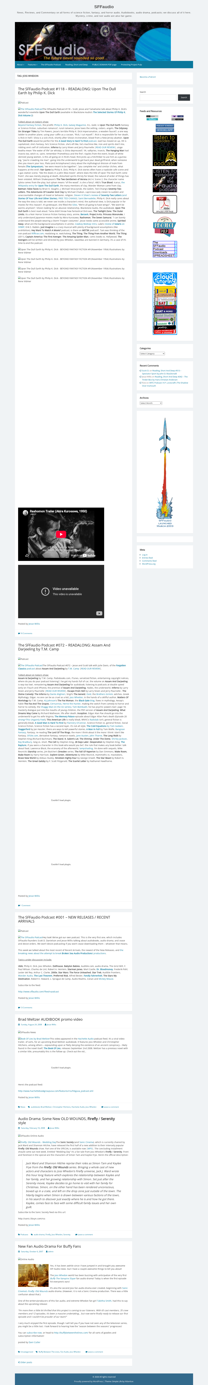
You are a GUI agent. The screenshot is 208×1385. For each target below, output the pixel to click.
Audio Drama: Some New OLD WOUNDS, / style (66, 1120)
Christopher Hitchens (62, 1107)
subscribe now (34, 1332)
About (20, 64)
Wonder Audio (25, 975)
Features (32, 64)
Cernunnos (56, 703)
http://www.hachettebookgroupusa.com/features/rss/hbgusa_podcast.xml (55, 1090)
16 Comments (26, 633)
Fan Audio (64, 1352)
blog (87, 700)
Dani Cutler (34, 1342)
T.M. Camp (73, 668)
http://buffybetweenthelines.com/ (71, 1332)
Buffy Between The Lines (49, 1352)
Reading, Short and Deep (76, 64)
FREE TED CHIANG (67, 198)
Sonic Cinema (86, 1142)
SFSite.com (32, 735)
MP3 (90, 1148)
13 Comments (26, 1007)
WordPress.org (148, 563)
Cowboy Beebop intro (86, 223)
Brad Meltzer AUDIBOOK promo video (50, 1019)
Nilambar (129, 1381)
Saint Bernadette (87, 198)
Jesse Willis (34, 623)
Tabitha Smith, (104, 1300)
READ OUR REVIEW (105, 147)
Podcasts (24, 1234)
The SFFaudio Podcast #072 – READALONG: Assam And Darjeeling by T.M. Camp (64, 647)
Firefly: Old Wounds (38, 1291)
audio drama (39, 1234)
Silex (74, 204)
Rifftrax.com (38, 233)
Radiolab (94, 719)
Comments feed (149, 560)
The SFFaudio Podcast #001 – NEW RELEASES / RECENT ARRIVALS (64, 919)
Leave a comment (111, 1107)
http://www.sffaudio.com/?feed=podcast (38, 991)
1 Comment (25, 905)
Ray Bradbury (25, 742)
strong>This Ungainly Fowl (31, 719)
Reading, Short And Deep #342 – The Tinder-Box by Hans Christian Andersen (165, 378)
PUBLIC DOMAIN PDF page (104, 64)
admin (50, 1251)
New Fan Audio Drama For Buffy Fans (49, 1246)
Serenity (66, 1234)
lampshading (86, 748)
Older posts (26, 1362)
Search (143, 92)
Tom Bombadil (79, 706)
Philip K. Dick (60, 125)
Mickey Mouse (106, 978)
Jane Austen (82, 735)
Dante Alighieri (57, 694)
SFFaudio (104, 6)
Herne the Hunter (72, 703)
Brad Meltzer (46, 1107)
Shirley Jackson (119, 738)
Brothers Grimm (104, 694)
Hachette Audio (86, 1038)
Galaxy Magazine (77, 125)
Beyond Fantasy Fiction (29, 125)
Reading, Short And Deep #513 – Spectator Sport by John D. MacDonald (161, 372)
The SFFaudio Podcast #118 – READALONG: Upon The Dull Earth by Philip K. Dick (67, 90)
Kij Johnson (50, 700)
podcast (78, 140)
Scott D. (145, 370)
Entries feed (147, 557)
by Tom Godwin (105, 726)
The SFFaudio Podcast (51, 64)
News (23, 1107)
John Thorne (96, 735)
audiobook (35, 1107)
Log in (145, 554)
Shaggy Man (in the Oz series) (56, 706)
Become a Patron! (148, 77)
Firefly (48, 1234)
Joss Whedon (76, 697)
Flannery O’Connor (76, 722)
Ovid (88, 694)
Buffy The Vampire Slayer (63, 1278)
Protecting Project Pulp (131, 64)
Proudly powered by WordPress (88, 1381)
